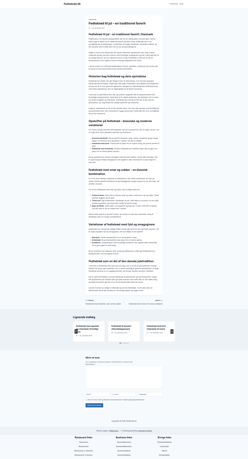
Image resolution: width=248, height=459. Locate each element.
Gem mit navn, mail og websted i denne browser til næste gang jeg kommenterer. (116, 400)
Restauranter (84, 446)
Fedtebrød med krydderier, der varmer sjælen (103, 302)
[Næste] (172, 331)
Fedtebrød (174, 4)
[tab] (120, 343)
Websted (142, 394)
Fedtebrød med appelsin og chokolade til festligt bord (87, 329)
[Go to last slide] (76, 331)
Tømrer (164, 451)
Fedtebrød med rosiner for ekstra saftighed (145, 302)
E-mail (116, 394)
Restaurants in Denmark (83, 451)
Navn (89, 394)
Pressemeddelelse (164, 442)
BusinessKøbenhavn (124, 446)
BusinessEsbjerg (124, 455)
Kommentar (91, 364)
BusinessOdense (123, 451)
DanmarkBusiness (124, 442)
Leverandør (164, 446)
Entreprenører (164, 455)
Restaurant (83, 442)
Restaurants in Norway (83, 455)
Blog (181, 4)
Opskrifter (92, 19)
